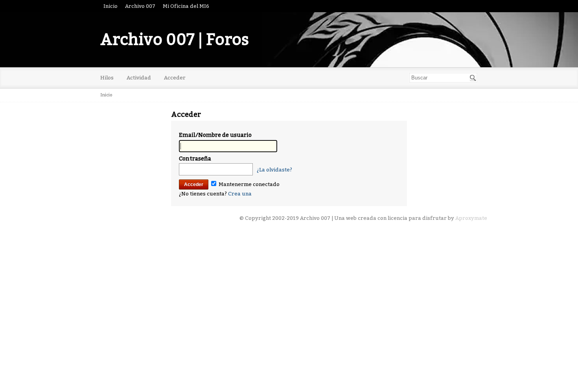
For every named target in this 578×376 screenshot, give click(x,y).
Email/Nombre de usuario (215, 135)
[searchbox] (443, 77)
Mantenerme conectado (248, 184)
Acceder (175, 78)
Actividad (139, 78)
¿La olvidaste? (274, 170)
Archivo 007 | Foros (174, 39)
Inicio (110, 6)
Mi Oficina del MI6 (186, 6)
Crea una (240, 194)
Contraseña (195, 158)
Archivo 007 (140, 6)
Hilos (107, 78)
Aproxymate (471, 218)
